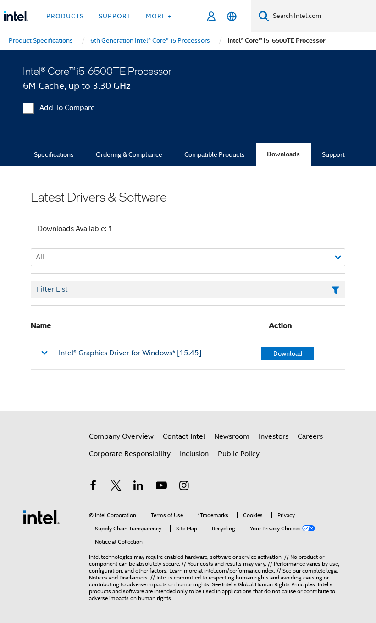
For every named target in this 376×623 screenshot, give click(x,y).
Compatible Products (214, 154)
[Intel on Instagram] (184, 487)
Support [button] (115, 16)
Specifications (54, 154)
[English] (232, 16)
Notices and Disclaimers (118, 577)
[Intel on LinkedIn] (138, 487)
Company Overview (121, 436)
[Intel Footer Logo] (41, 516)
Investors (273, 436)
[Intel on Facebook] (93, 487)
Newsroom (231, 436)
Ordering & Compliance (129, 154)
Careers (310, 436)
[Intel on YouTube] (161, 487)
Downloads (283, 154)
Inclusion (194, 453)
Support (333, 154)
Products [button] (65, 16)
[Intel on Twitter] (116, 487)
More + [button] (159, 16)
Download (287, 353)
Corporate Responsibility (130, 453)
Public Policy (239, 453)
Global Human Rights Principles (276, 584)
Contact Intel (184, 436)
